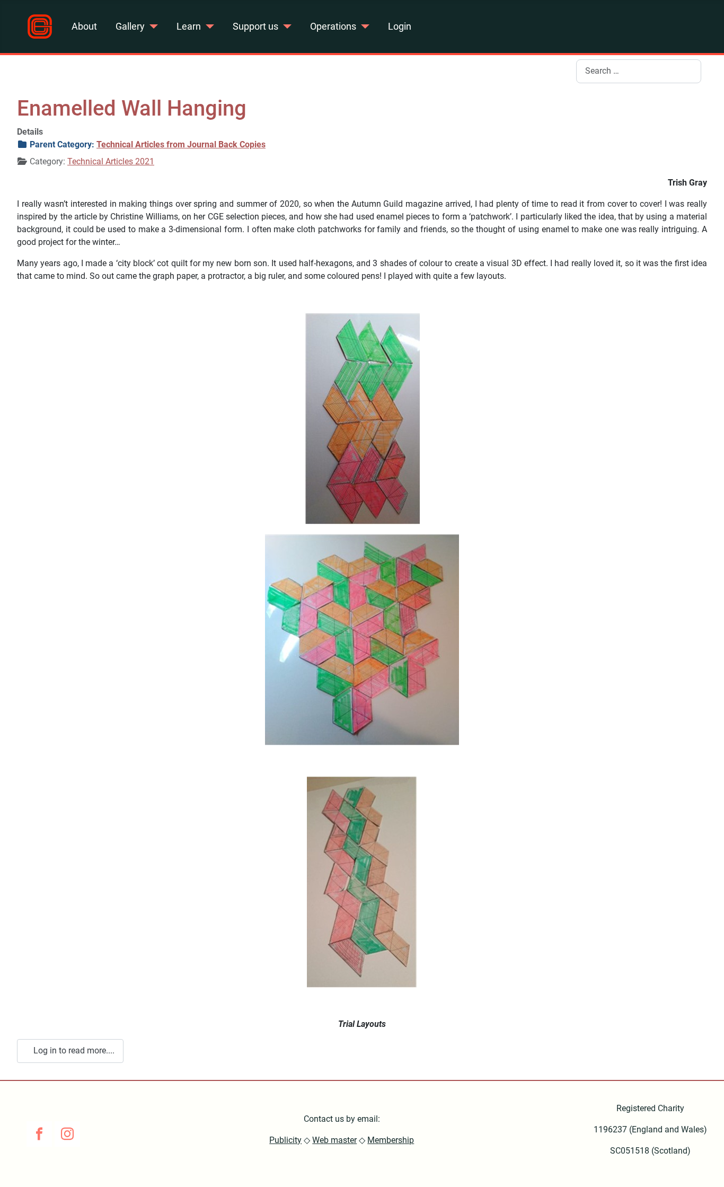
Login (399, 26)
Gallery (130, 26)
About (84, 26)
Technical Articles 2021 (110, 161)
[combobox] (638, 71)
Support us (255, 26)
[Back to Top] (705, 1167)
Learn (188, 26)
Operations (333, 26)
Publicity (285, 1140)
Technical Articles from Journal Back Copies (181, 144)
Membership (390, 1140)
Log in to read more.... (72, 1050)
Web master (334, 1140)
